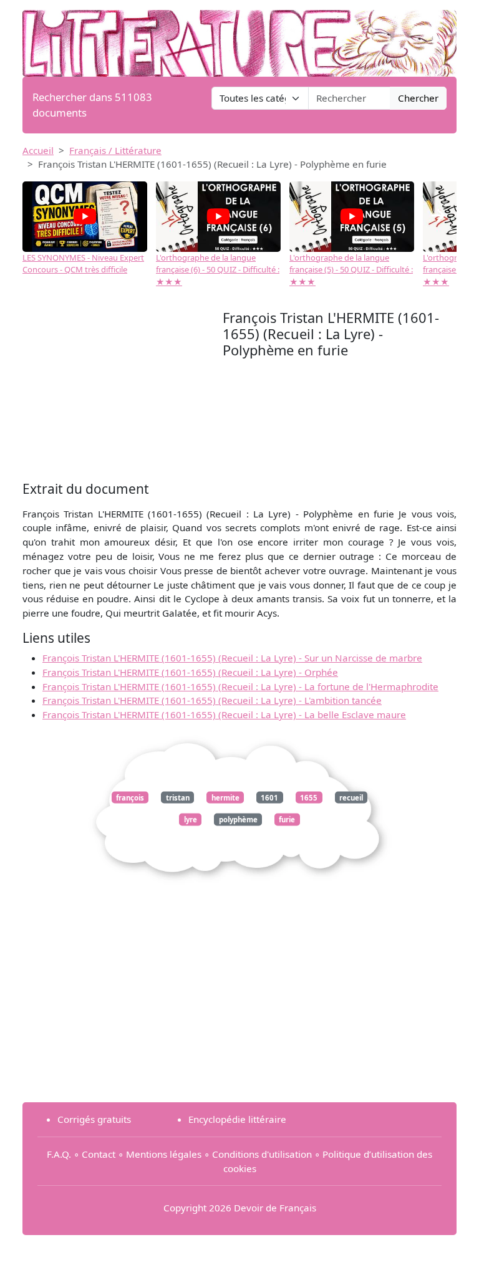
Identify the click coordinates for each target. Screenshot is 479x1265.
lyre (190, 819)
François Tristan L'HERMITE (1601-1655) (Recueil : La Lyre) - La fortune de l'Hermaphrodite (240, 686)
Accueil (38, 150)
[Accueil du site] (239, 37)
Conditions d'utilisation (262, 1154)
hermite (225, 797)
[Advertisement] (122, 394)
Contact (98, 1154)
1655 (308, 797)
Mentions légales (163, 1154)
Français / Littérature (115, 150)
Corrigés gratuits (94, 1119)
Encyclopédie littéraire (237, 1119)
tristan (178, 797)
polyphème (238, 819)
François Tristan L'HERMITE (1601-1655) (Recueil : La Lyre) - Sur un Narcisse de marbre (232, 658)
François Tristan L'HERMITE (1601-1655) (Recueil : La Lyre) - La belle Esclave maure (224, 714)
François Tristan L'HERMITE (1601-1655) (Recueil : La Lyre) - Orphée (190, 672)
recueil (351, 797)
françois (130, 797)
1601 (269, 797)
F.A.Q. (59, 1154)
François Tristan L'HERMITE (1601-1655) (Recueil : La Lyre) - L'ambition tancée (212, 700)
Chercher (418, 98)
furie (287, 819)
